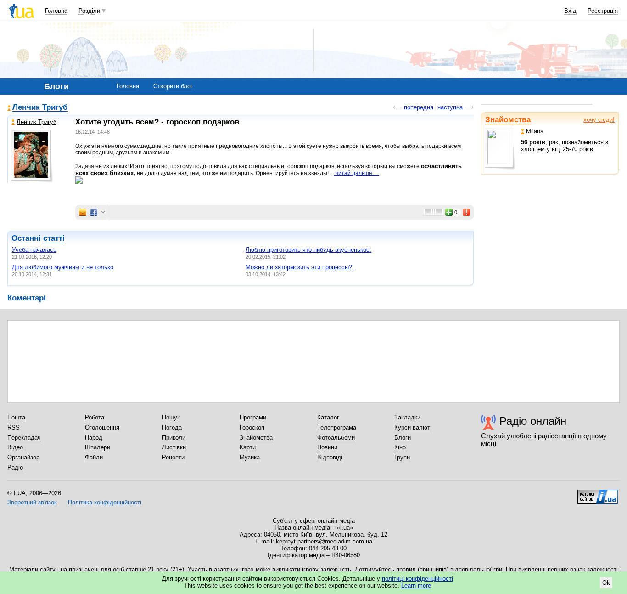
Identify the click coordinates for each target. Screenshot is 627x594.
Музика (250, 457)
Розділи (89, 10)
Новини (327, 447)
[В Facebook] (93, 212)
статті (54, 238)
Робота (94, 417)
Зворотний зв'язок (32, 502)
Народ (93, 437)
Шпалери (97, 447)
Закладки (407, 417)
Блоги (402, 437)
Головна (56, 10)
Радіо (15, 467)
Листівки (174, 447)
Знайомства (508, 119)
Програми (253, 417)
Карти (248, 447)
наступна (450, 107)
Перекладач (24, 437)
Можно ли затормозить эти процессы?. (300, 267)
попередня (418, 107)
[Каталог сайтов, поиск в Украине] (597, 493)
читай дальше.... (356, 173)
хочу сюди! (599, 119)
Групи (402, 457)
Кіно (400, 447)
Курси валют (412, 427)
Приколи (173, 437)
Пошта (16, 417)
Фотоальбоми (336, 437)
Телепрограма (336, 427)
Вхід (570, 10)
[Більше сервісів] (103, 212)
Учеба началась (34, 249)
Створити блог (173, 86)
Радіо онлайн (532, 421)
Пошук (171, 417)
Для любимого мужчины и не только (62, 267)
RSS (13, 427)
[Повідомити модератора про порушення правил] (467, 212)
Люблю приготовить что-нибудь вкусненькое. (308, 249)
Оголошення (102, 427)
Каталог (328, 417)
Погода (172, 427)
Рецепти (173, 457)
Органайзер (23, 457)
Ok (606, 582)
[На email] (82, 212)
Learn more (416, 585)
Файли (94, 457)
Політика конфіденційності (104, 502)
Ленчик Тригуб (40, 108)
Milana (534, 131)
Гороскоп (252, 427)
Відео (15, 447)
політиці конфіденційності (417, 578)
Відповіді (329, 457)
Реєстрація (603, 10)
